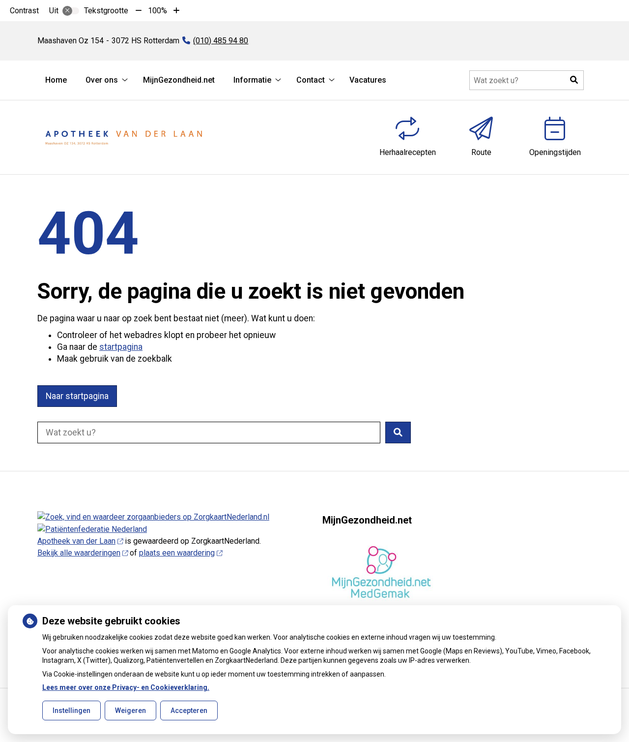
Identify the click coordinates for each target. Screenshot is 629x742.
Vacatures (367, 80)
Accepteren (189, 710)
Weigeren (130, 710)
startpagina (121, 347)
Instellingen (71, 710)
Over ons (102, 80)
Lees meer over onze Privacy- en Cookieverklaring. (125, 687)
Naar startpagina (77, 396)
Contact (310, 80)
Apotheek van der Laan (76, 541)
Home (56, 80)
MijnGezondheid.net (179, 80)
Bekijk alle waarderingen (78, 552)
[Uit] (70, 10)
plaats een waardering (177, 552)
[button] (574, 80)
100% (157, 10)
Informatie (252, 80)
